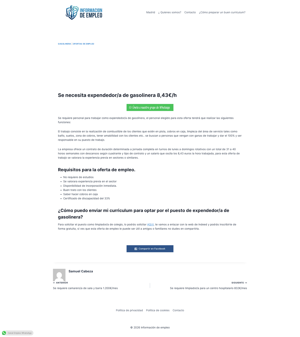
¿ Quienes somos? (169, 12)
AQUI (150, 224)
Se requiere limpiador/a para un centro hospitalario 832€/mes (208, 285)
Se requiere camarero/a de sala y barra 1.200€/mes (85, 285)
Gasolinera (64, 44)
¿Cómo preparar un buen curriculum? (222, 12)
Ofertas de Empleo (83, 44)
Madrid (150, 12)
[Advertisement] (150, 69)
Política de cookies (158, 310)
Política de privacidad (129, 310)
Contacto (190, 12)
